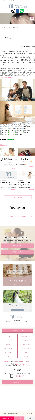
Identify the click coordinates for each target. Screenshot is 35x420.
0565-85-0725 (20, 364)
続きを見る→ (14, 168)
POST (4, 139)
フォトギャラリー (9, 340)
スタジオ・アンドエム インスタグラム (17, 216)
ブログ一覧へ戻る (18, 197)
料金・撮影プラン (26, 336)
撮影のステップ (26, 344)
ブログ (9, 27)
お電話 (30, 418)
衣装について (9, 344)
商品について (26, 340)
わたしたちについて (26, 348)
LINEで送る (11, 139)
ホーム (8, 336)
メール (19, 418)
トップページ (4, 27)
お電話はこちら (17, 252)
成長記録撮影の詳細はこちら (8, 77)
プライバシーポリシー (26, 356)
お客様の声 (26, 352)
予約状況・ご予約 (7, 418)
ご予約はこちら (17, 245)
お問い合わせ (17, 382)
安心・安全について (8, 348)
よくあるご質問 (8, 352)
